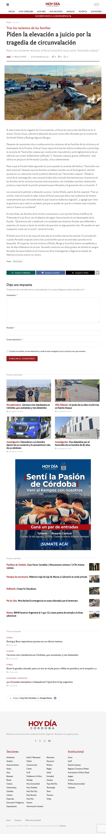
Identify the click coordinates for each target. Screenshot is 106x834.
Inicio (11, 11)
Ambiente (10, 757)
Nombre (10, 327)
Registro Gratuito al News (78, 768)
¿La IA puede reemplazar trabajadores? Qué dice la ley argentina (39, 681)
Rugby (49, 768)
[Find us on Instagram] (45, 741)
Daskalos (63, 826)
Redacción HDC (20, 57)
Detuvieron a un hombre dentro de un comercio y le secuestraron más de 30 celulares (28, 444)
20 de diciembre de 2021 (40, 57)
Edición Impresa (74, 765)
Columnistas (11, 787)
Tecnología (51, 787)
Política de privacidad (76, 783)
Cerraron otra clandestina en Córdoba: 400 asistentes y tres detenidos (28, 406)
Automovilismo (12, 765)
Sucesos (16, 22)
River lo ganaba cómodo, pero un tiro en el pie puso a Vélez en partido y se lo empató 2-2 (51, 668)
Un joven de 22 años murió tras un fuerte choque (77, 406)
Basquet (9, 776)
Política (83, 11)
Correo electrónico (14, 339)
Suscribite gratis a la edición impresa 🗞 (53, 16)
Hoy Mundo (56, 11)
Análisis (70, 11)
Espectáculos (11, 806)
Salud (49, 772)
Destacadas (17, 261)
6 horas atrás (12, 645)
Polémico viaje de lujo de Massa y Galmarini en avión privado (46, 576)
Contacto (71, 787)
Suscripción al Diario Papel (78, 772)
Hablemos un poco (34, 776)
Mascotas (50, 757)
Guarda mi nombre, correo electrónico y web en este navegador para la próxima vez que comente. (47, 351)
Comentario (12, 295)
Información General (34, 806)
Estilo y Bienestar (33, 757)
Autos (8, 768)
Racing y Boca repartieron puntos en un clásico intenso (34, 641)
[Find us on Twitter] (40, 740)
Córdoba (9, 791)
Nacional (50, 761)
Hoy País (41, 11)
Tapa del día (52, 783)
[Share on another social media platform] (97, 273)
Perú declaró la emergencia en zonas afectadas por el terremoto (42, 600)
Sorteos (71, 780)
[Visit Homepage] (53, 4)
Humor (29, 802)
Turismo (50, 795)
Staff (70, 761)
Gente (29, 768)
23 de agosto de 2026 (15, 411)
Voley (49, 799)
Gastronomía (31, 765)
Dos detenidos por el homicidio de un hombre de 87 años (72, 443)
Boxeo (9, 780)
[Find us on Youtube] (49, 741)
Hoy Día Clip (31, 791)
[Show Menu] (7, 4)
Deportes (10, 799)
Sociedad (50, 776)
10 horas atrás (13, 658)
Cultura (9, 795)
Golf (28, 772)
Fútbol (9, 638)
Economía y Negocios (16, 678)
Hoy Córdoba (26, 11)
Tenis (49, 791)
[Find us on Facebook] (35, 741)
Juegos (70, 776)
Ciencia (9, 783)
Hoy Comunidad (33, 783)
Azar (8, 772)
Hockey (29, 780)
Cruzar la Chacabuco (21, 588)
